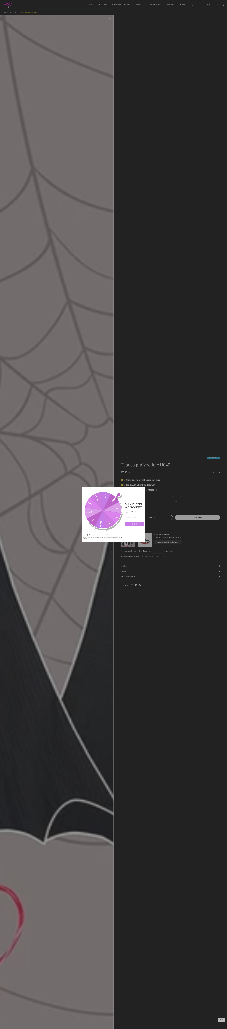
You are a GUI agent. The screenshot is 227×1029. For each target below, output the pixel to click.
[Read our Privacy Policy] (122, 538)
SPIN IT (134, 524)
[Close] (143, 489)
